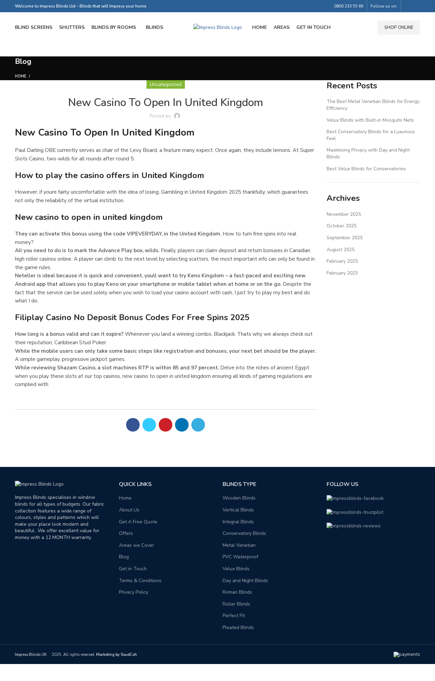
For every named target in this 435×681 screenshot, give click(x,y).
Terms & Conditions (140, 580)
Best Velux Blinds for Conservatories (366, 168)
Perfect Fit (234, 615)
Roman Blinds (237, 592)
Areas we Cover (136, 545)
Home (20, 76)
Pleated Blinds (238, 627)
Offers (126, 533)
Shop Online (398, 27)
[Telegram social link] (198, 425)
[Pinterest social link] (165, 425)
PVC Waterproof (240, 557)
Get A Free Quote (138, 522)
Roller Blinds (236, 604)
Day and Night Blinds (245, 580)
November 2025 (344, 214)
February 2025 (342, 261)
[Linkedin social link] (182, 425)
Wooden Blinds (239, 498)
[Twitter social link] (149, 425)
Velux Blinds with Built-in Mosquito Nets (370, 120)
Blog (124, 557)
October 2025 (341, 226)
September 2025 (345, 237)
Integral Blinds (238, 522)
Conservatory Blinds (244, 533)
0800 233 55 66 (348, 6)
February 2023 (342, 273)
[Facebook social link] (408, 6)
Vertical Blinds (238, 510)
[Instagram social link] (416, 6)
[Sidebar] (8, 672)
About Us (129, 510)
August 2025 (340, 249)
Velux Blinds (236, 568)
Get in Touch (133, 568)
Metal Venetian (239, 545)
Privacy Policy (133, 592)
